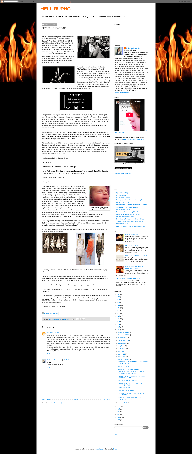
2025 (118, 294)
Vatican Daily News (122, 223)
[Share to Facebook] (82, 319)
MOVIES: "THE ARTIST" (125, 388)
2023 (118, 299)
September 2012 (123, 340)
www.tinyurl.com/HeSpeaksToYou (133, 139)
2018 (118, 313)
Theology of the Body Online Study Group (129, 221)
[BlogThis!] (79, 319)
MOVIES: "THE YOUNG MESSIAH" (135, 256)
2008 (118, 414)
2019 (118, 310)
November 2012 (123, 335)
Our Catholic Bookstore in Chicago (127, 207)
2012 (118, 330)
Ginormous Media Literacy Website (127, 212)
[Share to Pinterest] (84, 319)
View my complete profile (122, 92)
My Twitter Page (121, 195)
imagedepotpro (99, 449)
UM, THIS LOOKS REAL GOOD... (128, 369)
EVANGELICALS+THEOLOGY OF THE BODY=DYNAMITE (130, 384)
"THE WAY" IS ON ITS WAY (126, 390)
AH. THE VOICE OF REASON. (127, 380)
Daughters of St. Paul (123, 202)
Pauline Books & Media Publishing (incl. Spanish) (131, 204)
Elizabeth (50, 332)
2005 (118, 420)
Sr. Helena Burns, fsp (54, 360)
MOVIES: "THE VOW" (131, 245)
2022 (118, 302)
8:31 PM (56, 332)
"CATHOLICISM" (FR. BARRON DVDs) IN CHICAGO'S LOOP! (131, 394)
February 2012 (123, 359)
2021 (118, 305)
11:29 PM (67, 360)
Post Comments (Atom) (58, 403)
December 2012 (123, 332)
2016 (118, 319)
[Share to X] (81, 319)
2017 (118, 316)
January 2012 (123, 403)
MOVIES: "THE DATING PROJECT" (128, 279)
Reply (48, 354)
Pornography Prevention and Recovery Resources (132, 200)
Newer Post (46, 399)
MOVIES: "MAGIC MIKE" (132, 234)
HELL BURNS (55, 8)
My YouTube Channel (123, 197)
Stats (116, 434)
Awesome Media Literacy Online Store (128, 214)
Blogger (115, 449)
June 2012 (122, 348)
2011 (118, 406)
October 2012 (123, 337)
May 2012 (121, 351)
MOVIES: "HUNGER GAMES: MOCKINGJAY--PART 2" (133, 267)
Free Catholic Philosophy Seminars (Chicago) (130, 219)
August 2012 (122, 343)
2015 (118, 321)
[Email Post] (73, 319)
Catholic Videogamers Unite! (125, 216)
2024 (118, 297)
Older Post (106, 399)
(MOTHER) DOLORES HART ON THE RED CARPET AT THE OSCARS (132, 372)
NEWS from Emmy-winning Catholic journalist (130, 226)
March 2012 (122, 357)
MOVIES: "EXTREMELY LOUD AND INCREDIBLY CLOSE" (129, 398)
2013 (118, 327)
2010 (118, 409)
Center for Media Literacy (124, 209)
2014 (118, 324)
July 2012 (121, 346)
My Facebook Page (122, 193)
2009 (118, 411)
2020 (118, 308)
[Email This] (77, 319)
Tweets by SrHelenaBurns (122, 173)
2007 (118, 417)
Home (76, 399)
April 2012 (121, 354)
